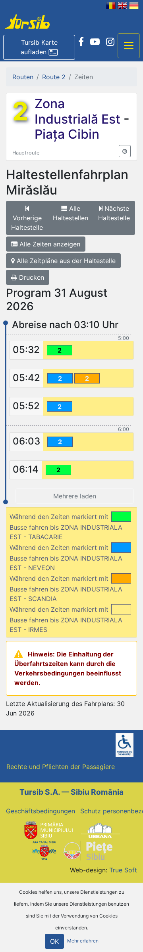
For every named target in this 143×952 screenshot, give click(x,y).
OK (54, 941)
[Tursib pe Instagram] (110, 42)
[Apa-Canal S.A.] (44, 850)
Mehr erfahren (83, 941)
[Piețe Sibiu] (87, 850)
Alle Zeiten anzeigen (48, 244)
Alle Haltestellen (70, 213)
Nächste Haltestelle (114, 213)
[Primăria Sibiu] (47, 830)
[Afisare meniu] (129, 46)
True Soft (123, 870)
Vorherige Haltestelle (27, 222)
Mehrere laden (74, 496)
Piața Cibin (67, 134)
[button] (39, 47)
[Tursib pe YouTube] (95, 42)
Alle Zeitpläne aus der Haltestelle (65, 261)
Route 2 (54, 77)
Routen (22, 77)
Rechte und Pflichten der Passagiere (60, 767)
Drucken (30, 277)
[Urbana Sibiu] (100, 830)
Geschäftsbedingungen (40, 811)
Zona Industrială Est (79, 111)
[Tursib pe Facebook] (81, 42)
